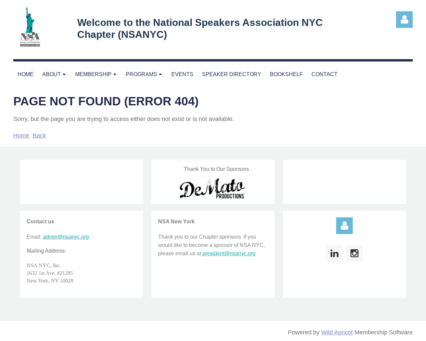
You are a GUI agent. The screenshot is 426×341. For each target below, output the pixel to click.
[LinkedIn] (334, 253)
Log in (344, 225)
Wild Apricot (337, 332)
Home (21, 135)
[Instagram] (354, 253)
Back (39, 135)
